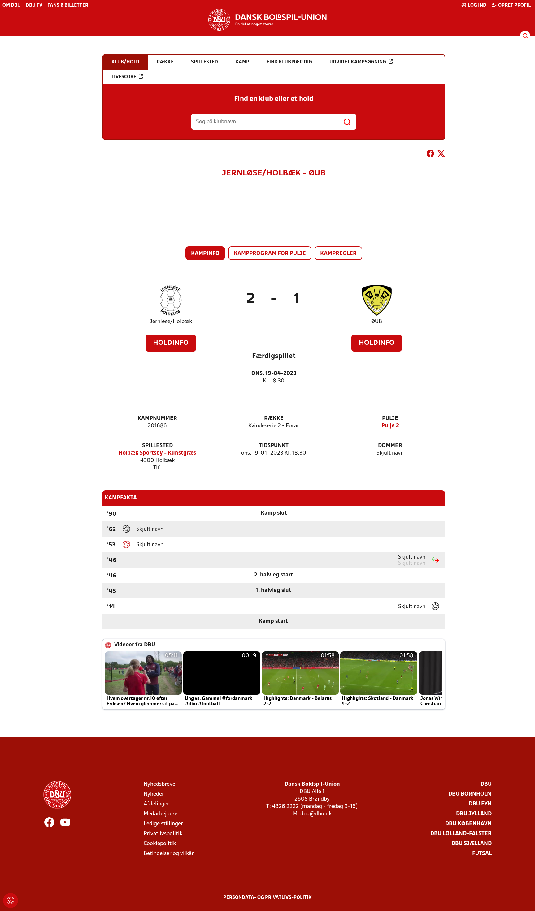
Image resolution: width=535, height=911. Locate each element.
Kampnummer (157, 418)
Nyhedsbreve (159, 784)
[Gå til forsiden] (267, 20)
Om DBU (11, 5)
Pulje (390, 418)
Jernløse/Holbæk (171, 321)
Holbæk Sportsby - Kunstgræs (157, 453)
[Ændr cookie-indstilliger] (10, 900)
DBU (486, 784)
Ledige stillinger (163, 824)
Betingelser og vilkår (169, 853)
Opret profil (514, 5)
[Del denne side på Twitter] (441, 155)
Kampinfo (205, 253)
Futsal (482, 853)
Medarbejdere (160, 814)
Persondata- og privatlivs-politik (267, 898)
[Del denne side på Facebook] (430, 155)
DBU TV (34, 5)
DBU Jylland (474, 814)
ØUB (376, 321)
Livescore (123, 77)
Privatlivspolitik (163, 833)
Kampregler (338, 253)
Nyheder (154, 794)
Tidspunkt (274, 445)
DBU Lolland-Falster (461, 833)
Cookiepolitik (160, 843)
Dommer (390, 445)
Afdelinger (156, 804)
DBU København (468, 824)
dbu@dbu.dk (316, 814)
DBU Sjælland (471, 843)
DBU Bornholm (470, 794)
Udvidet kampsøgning (357, 62)
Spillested (157, 445)
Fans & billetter (67, 5)
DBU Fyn (480, 804)
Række (274, 418)
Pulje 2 (390, 426)
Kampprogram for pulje (270, 253)
